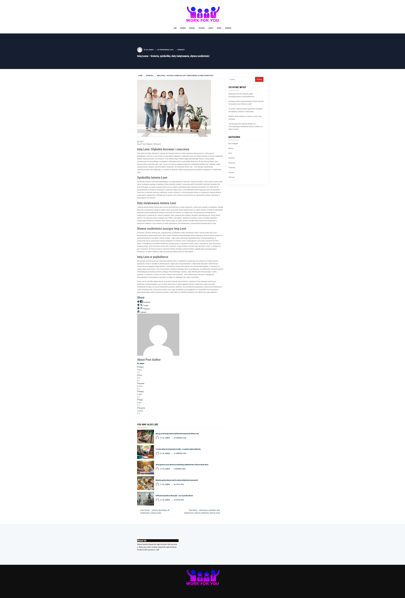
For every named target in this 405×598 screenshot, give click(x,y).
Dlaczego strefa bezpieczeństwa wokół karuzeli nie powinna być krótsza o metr (177, 434)
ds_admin (150, 50)
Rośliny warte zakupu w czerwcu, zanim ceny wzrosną (245, 117)
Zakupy (210, 28)
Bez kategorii (233, 144)
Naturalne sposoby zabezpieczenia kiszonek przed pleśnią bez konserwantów (177, 480)
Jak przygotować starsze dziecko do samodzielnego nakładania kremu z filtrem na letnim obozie (182, 465)
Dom (175, 28)
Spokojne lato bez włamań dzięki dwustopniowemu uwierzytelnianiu (241, 95)
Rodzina (192, 28)
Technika (201, 28)
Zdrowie (183, 28)
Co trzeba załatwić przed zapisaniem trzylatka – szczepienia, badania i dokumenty (178, 449)
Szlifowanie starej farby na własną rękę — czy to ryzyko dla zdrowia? (174, 496)
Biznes (219, 28)
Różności (228, 28)
